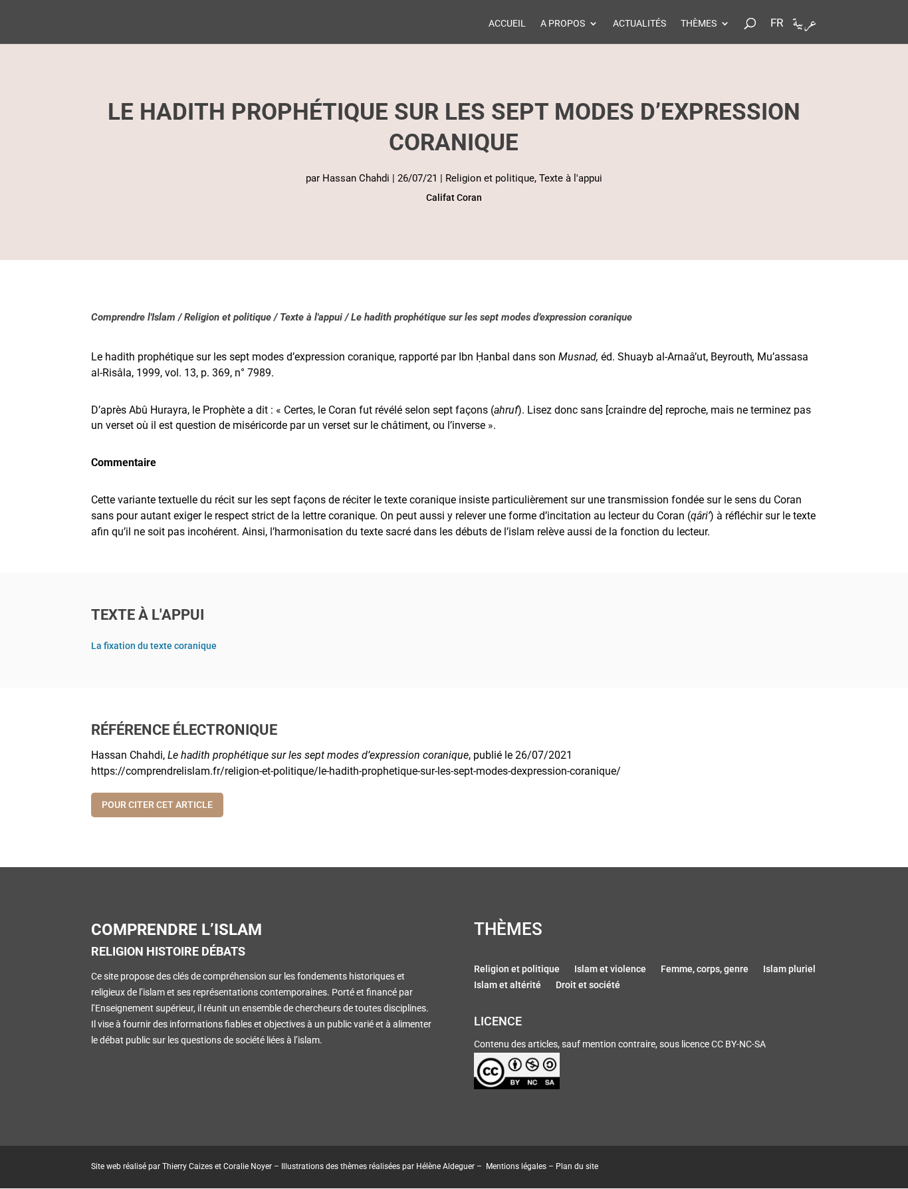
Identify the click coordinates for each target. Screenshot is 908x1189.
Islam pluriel (789, 970)
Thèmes (699, 24)
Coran (469, 197)
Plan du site (577, 1166)
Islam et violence (610, 970)
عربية (804, 26)
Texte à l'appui (570, 178)
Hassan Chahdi (356, 178)
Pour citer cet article (157, 804)
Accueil (507, 24)
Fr (776, 23)
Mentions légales (516, 1166)
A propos (562, 24)
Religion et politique (489, 178)
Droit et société (588, 986)
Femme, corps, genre (704, 970)
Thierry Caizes (187, 1166)
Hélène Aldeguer (445, 1166)
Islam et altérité (507, 986)
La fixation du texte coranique (154, 645)
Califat (440, 197)
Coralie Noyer (247, 1166)
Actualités (639, 24)
